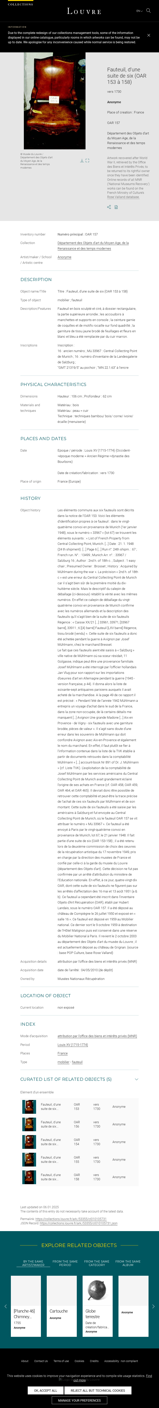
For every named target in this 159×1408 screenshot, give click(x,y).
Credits (94, 1361)
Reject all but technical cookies (98, 1390)
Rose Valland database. (123, 197)
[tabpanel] (79, 1306)
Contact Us (41, 1361)
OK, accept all (45, 1390)
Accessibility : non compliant (121, 1361)
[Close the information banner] (148, 35)
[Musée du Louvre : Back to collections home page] (84, 11)
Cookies (79, 1361)
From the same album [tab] (128, 1263)
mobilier (63, 1062)
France (63, 1053)
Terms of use (61, 1361)
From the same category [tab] (97, 1263)
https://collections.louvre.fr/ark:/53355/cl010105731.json (79, 1223)
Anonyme (114, 102)
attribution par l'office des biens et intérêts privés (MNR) (97, 1036)
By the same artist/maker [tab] (33, 1263)
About (25, 1361)
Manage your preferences (79, 1400)
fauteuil (77, 1062)
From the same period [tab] (65, 1263)
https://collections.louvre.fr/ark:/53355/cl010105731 (71, 1219)
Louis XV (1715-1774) (73, 1045)
